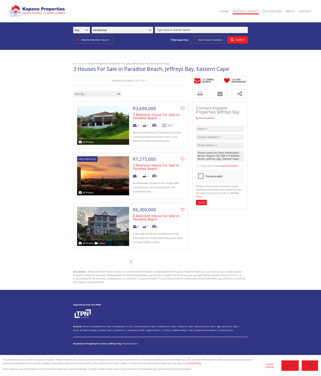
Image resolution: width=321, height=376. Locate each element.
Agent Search (153, 330)
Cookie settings (269, 365)
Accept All (310, 365)
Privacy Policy (226, 330)
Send (201, 202)
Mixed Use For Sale (205, 326)
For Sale (126, 63)
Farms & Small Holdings (85, 330)
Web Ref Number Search (95, 39)
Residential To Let (123, 326)
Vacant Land (105, 330)
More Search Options (210, 39)
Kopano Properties (97, 63)
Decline (290, 365)
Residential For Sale (101, 326)
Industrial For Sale (167, 326)
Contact (167, 330)
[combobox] (202, 30)
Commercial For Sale (144, 326)
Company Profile (136, 330)
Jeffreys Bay (138, 63)
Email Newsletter (228, 165)
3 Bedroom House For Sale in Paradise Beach (156, 116)
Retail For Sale (185, 326)
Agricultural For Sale (227, 326)
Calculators (119, 330)
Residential (114, 63)
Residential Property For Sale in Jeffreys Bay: (97, 343)
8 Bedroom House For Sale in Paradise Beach (156, 217)
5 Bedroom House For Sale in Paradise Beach (156, 167)
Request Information (206, 330)
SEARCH (240, 39)
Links (190, 330)
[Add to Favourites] (182, 108)
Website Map (179, 330)
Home (85, 326)
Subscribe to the (219, 165)
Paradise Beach (153, 63)
